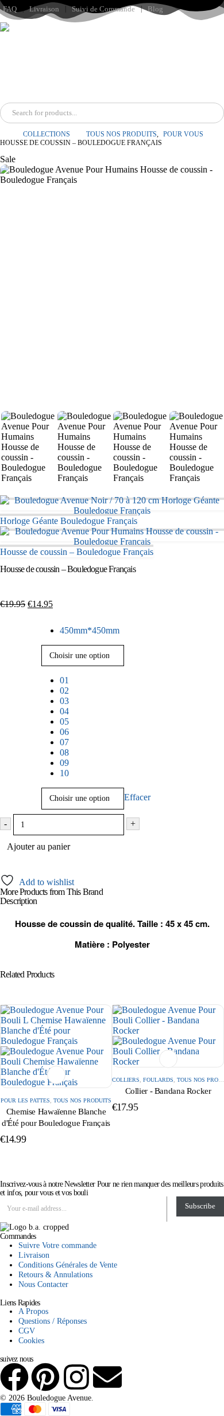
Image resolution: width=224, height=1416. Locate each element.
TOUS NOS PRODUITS (82, 1100)
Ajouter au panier (38, 846)
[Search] (131, 113)
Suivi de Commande (103, 9)
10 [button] (64, 773)
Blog (155, 9)
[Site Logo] (40, 62)
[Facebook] (14, 1377)
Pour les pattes (25, 1100)
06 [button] (64, 732)
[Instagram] (76, 1377)
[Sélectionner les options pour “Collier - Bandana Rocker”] (168, 1059)
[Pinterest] (45, 1377)
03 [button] (64, 701)
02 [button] (64, 690)
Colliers (126, 1080)
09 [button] (64, 763)
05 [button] (64, 721)
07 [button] (64, 742)
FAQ (10, 9)
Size (10, 626)
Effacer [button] (137, 798)
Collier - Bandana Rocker (168, 1091)
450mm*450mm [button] (89, 630)
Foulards (158, 1080)
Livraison (44, 9)
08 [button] (64, 752)
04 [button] (64, 711)
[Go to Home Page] (3, 134)
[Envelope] (107, 1377)
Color (12, 676)
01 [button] (64, 680)
